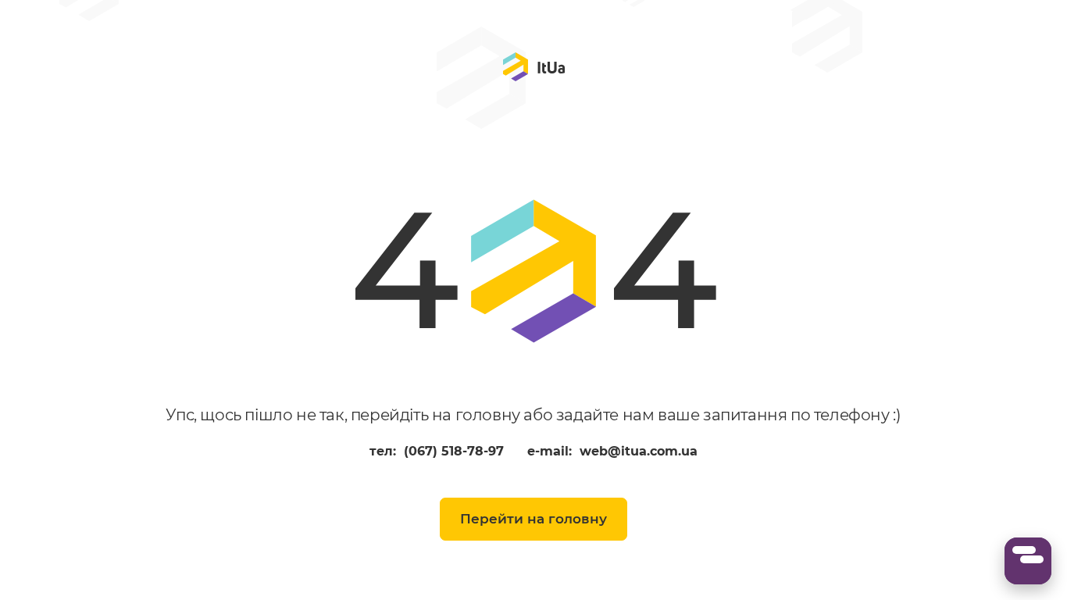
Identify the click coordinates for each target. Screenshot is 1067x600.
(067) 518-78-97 (454, 452)
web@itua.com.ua (639, 452)
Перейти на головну (533, 519)
